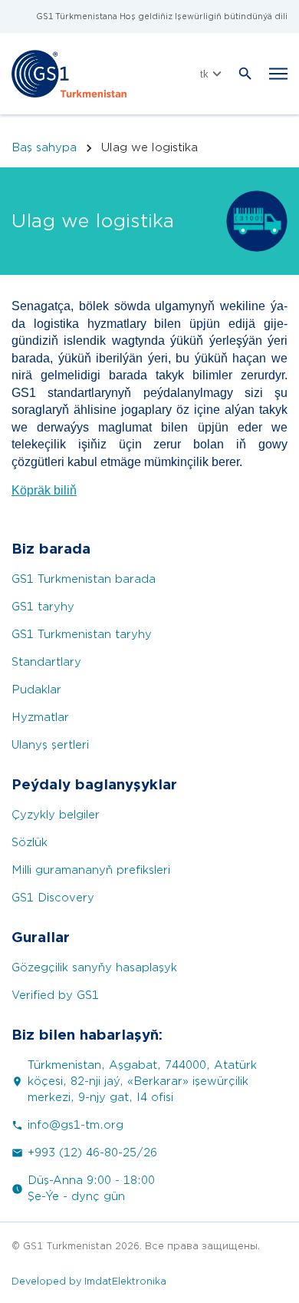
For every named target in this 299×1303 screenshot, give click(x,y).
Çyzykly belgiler (56, 815)
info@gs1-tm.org (75, 1125)
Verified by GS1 (55, 995)
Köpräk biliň (44, 490)
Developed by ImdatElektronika (89, 1281)
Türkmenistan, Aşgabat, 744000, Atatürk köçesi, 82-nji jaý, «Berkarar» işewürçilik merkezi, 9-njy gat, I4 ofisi (142, 1081)
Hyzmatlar (40, 717)
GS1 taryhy (43, 606)
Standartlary (46, 662)
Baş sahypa (44, 147)
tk (204, 74)
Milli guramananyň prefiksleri (91, 870)
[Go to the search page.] (245, 73)
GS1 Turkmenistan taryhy (82, 634)
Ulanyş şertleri (50, 745)
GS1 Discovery (53, 897)
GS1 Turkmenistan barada (84, 579)
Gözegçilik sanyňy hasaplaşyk (94, 967)
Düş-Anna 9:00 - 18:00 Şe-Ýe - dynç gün (91, 1188)
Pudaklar (36, 689)
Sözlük (30, 842)
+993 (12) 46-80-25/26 (92, 1152)
